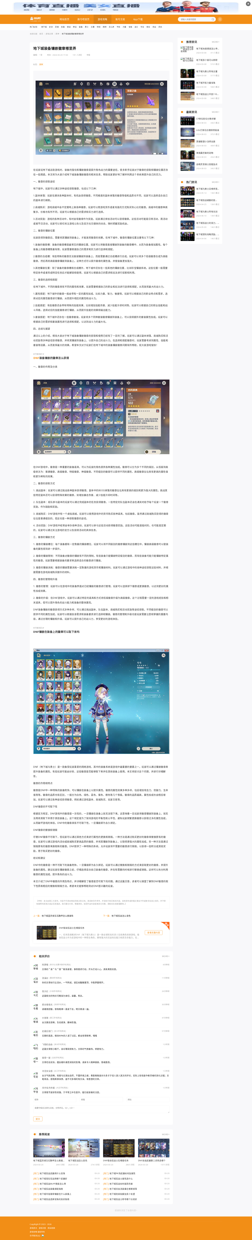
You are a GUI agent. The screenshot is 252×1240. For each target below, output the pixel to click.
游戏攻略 (102, 19)
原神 (57, 34)
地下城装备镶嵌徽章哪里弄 (73, 34)
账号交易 (120, 19)
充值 (63, 27)
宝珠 (130, 27)
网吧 (104, 27)
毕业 (142, 27)
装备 (81, 27)
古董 (92, 27)
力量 (124, 27)
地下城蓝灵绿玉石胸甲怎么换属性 (58, 915)
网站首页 (64, 19)
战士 (136, 27)
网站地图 (51, 1228)
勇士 (87, 27)
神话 (75, 27)
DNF (36, 358)
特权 (98, 27)
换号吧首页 (83, 19)
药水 (160, 27)
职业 (148, 27)
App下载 (138, 19)
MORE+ (166, 956)
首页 (41, 34)
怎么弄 (111, 27)
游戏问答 (42, 1228)
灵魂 (57, 27)
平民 (118, 27)
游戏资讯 (33, 1228)
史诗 (51, 27)
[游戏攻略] (36, 19)
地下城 (44, 27)
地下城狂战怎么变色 (121, 915)
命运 (154, 27)
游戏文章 (49, 34)
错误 (69, 27)
